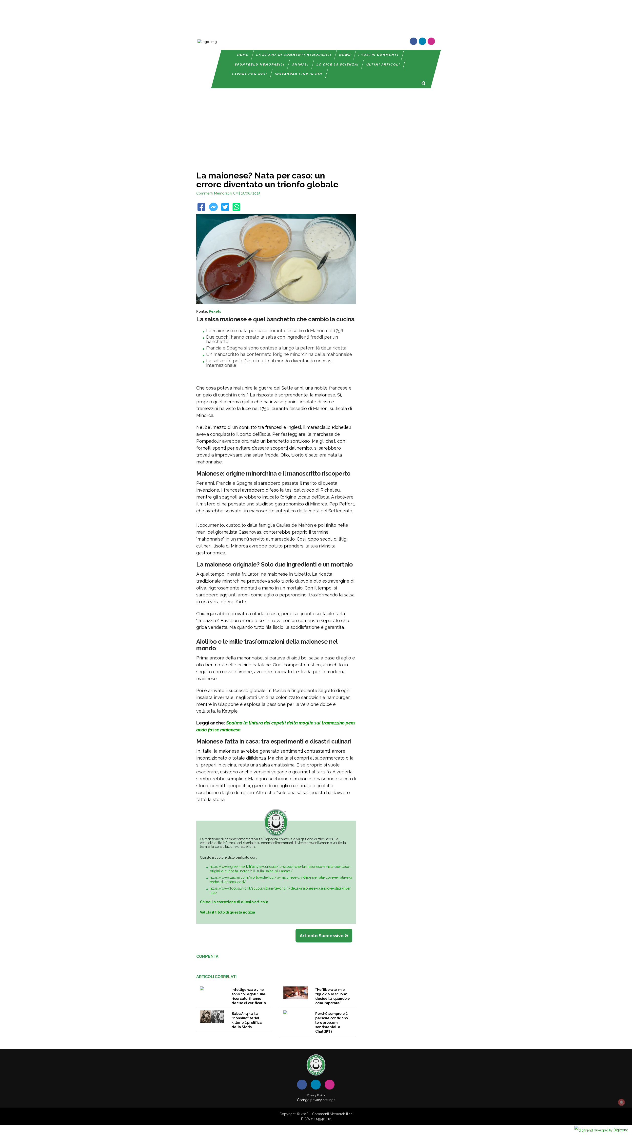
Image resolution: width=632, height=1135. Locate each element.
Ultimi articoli (383, 64)
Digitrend (611, 1130)
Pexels (215, 311)
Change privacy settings (316, 1100)
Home (243, 55)
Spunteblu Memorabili (259, 64)
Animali (300, 64)
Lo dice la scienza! (337, 64)
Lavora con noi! (250, 74)
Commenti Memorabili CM (217, 193)
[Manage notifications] (621, 1102)
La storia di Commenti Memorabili (294, 55)
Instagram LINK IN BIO (298, 74)
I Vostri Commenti (378, 55)
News (345, 55)
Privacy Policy (316, 1095)
